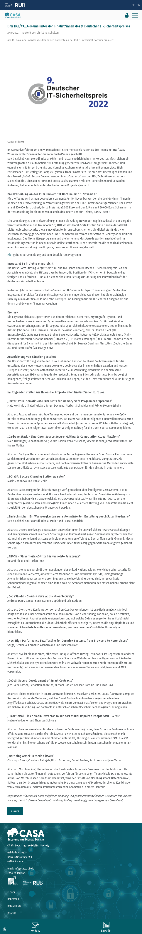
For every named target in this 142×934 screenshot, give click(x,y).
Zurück (15, 811)
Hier (10, 255)
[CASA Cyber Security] (11, 15)
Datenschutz (14, 906)
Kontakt (11, 913)
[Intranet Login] (126, 15)
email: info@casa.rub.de (20, 868)
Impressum (13, 899)
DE (133, 5)
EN (138, 5)
